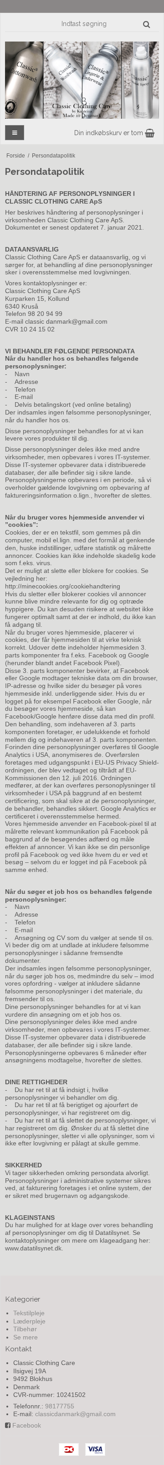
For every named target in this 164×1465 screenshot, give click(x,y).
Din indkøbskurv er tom (109, 133)
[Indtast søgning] (105, 23)
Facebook (26, 1425)
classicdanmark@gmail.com (75, 1414)
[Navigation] (14, 132)
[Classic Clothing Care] (82, 80)
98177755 (59, 1406)
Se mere (25, 1337)
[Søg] (146, 24)
